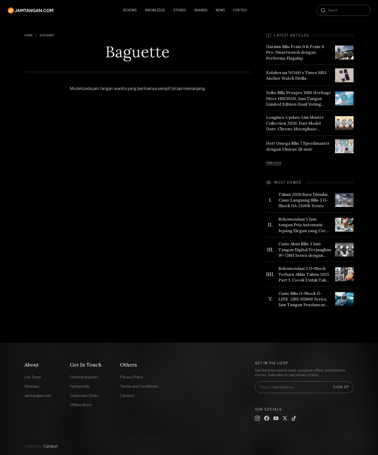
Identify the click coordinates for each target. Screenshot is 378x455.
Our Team (32, 377)
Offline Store (81, 405)
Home (28, 35)
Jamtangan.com (37, 395)
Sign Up (341, 387)
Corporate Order (84, 395)
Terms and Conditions (139, 386)
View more (273, 163)
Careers (127, 395)
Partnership (80, 386)
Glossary (47, 35)
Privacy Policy (131, 377)
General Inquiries (84, 377)
